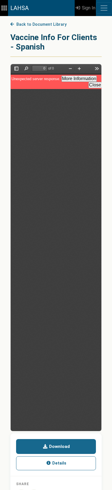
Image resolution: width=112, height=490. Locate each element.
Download (59, 446)
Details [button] (58, 463)
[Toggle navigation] (104, 8)
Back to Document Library (40, 24)
